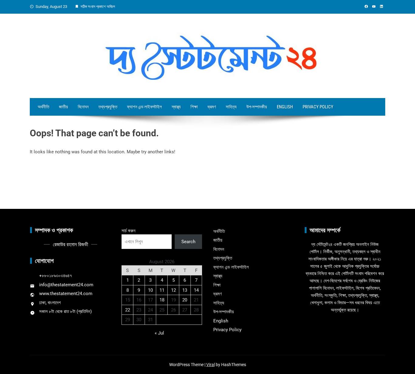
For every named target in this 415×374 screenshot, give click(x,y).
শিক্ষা (194, 107)
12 (173, 290)
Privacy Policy (318, 107)
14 (196, 290)
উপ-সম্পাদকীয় (256, 107)
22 (127, 310)
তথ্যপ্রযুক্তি (107, 107)
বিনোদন (83, 107)
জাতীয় (63, 107)
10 (150, 290)
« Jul (159, 333)
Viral (210, 364)
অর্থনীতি (43, 107)
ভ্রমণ (212, 107)
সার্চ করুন (128, 230)
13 (184, 290)
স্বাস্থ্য (176, 107)
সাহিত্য (231, 107)
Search (188, 241)
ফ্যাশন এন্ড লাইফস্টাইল (144, 107)
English (285, 107)
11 (161, 290)
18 (161, 300)
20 (184, 300)
